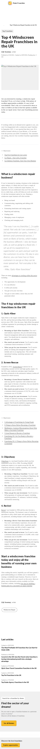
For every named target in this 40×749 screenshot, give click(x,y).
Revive (3, 510)
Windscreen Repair (9, 610)
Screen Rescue (17, 367)
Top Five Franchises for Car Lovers (15, 155)
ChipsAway (4, 461)
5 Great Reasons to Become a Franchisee (17, 433)
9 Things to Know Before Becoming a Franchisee (20, 425)
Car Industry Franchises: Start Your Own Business (20, 161)
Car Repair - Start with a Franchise (15, 158)
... (3, 25)
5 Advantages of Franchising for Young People (19, 422)
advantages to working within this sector (24, 275)
